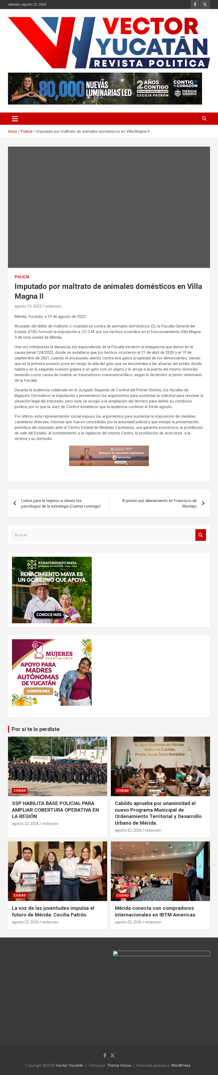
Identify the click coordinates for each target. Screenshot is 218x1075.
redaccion (53, 306)
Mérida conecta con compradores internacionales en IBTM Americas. (155, 911)
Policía (22, 277)
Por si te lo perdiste (36, 729)
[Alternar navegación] (15, 119)
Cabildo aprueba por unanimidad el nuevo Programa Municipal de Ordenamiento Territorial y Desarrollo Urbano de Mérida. (158, 813)
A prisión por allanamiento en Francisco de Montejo (159, 503)
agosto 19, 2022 (28, 306)
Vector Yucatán (69, 1065)
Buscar (200, 535)
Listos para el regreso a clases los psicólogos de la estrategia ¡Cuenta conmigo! (60, 503)
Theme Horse (119, 1065)
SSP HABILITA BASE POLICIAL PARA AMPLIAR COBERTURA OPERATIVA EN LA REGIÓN (55, 809)
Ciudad (20, 790)
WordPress (181, 1065)
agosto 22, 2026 (25, 823)
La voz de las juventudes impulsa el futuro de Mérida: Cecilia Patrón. (53, 911)
